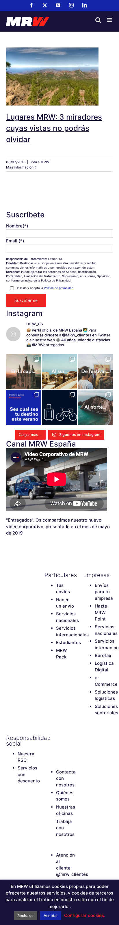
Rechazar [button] (25, 915)
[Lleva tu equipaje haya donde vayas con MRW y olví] (59, 407)
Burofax (103, 655)
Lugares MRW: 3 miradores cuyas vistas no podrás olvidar (59, 69)
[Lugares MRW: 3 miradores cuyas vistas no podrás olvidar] (59, 76)
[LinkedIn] (57, 747)
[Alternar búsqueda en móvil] (98, 20)
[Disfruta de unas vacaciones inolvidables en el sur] (59, 371)
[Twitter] (57, 738)
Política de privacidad (58, 288)
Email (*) (15, 241)
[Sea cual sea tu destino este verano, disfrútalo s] (23, 407)
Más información (20, 167)
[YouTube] (67, 738)
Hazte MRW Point (101, 612)
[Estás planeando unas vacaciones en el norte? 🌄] (95, 407)
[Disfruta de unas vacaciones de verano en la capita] (23, 371)
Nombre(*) (17, 226)
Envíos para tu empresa (104, 592)
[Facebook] (47, 738)
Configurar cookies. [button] (84, 915)
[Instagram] (47, 747)
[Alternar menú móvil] (110, 20)
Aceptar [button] (51, 915)
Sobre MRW (39, 162)
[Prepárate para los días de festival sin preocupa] (95, 371)
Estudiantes (68, 642)
